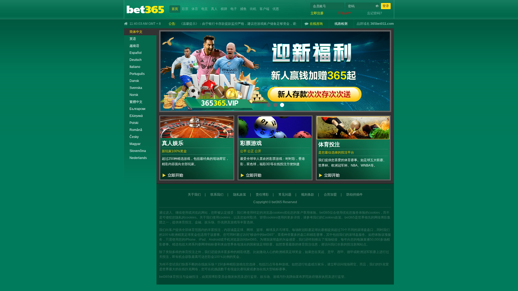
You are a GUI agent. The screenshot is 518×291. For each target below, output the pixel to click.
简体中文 (136, 32)
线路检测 (341, 24)
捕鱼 (243, 9)
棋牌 (224, 9)
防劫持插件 (354, 194)
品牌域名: (363, 24)
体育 (195, 9)
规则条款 (307, 194)
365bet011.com (382, 24)
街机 (253, 9)
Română (136, 130)
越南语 (134, 46)
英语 (133, 39)
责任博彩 (262, 194)
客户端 (264, 9)
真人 (214, 9)
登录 (386, 6)
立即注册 (317, 13)
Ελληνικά (136, 116)
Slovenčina (138, 151)
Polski (134, 123)
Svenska (136, 88)
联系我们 (216, 194)
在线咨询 (316, 24)
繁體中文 (136, 102)
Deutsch (136, 60)
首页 (175, 9)
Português (137, 74)
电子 (233, 9)
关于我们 (194, 194)
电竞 (204, 9)
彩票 (185, 9)
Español (136, 53)
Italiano (135, 67)
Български (137, 109)
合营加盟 (330, 194)
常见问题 (284, 194)
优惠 (275, 9)
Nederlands (138, 158)
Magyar (135, 144)
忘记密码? (374, 13)
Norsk (134, 95)
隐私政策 (239, 194)
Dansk (134, 81)
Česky (134, 137)
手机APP (344, 13)
